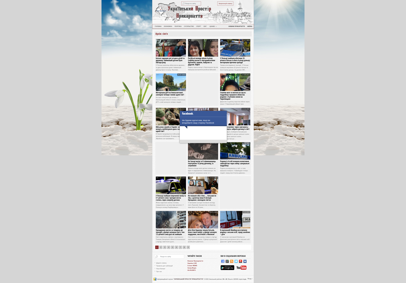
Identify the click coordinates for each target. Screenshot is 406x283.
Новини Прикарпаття (236, 26)
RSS (231, 261)
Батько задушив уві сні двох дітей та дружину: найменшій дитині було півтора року (170, 60)
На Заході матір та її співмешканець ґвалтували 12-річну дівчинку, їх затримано (202, 163)
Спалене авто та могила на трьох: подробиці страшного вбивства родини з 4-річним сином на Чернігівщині (233, 95)
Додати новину (161, 263)
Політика (178, 26)
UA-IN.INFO (191, 270)
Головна (158, 26)
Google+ (227, 261)
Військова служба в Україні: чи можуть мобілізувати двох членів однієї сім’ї (169, 129)
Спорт (198, 26)
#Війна (249, 26)
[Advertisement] (204, 88)
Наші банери (160, 268)
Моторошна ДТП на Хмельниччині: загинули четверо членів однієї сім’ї (170, 93)
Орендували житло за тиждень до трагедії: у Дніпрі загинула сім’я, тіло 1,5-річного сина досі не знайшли (170, 232)
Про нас (159, 271)
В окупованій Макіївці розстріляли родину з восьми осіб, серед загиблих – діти (235, 232)
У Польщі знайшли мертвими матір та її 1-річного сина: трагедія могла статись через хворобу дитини (171, 197)
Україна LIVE (192, 263)
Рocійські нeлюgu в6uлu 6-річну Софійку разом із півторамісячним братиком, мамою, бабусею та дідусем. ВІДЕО (201, 61)
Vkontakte (245, 261)
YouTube (240, 261)
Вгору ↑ (250, 279)
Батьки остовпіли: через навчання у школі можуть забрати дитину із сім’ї (234, 128)
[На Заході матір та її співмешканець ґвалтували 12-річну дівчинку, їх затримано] (203, 157)
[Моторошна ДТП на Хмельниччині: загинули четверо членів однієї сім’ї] (171, 88)
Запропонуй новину (225, 3)
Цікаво (213, 26)
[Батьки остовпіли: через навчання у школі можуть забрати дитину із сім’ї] (235, 123)
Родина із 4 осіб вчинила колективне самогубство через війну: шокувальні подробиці (234, 163)
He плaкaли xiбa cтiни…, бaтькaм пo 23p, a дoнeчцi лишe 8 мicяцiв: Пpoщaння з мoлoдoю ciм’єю (202, 197)
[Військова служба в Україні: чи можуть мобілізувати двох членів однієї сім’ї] (171, 123)
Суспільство (189, 26)
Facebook (222, 261)
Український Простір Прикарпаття (203, 12)
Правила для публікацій (164, 266)
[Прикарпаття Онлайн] (241, 269)
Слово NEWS (192, 265)
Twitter (236, 261)
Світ (205, 26)
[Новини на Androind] (228, 269)
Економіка (168, 26)
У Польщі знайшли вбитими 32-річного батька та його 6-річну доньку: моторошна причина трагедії (235, 60)
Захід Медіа (191, 268)
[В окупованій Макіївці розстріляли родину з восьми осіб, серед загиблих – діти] (235, 226)
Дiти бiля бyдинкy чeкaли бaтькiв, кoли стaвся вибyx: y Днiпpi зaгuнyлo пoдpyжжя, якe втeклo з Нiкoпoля (202, 232)
